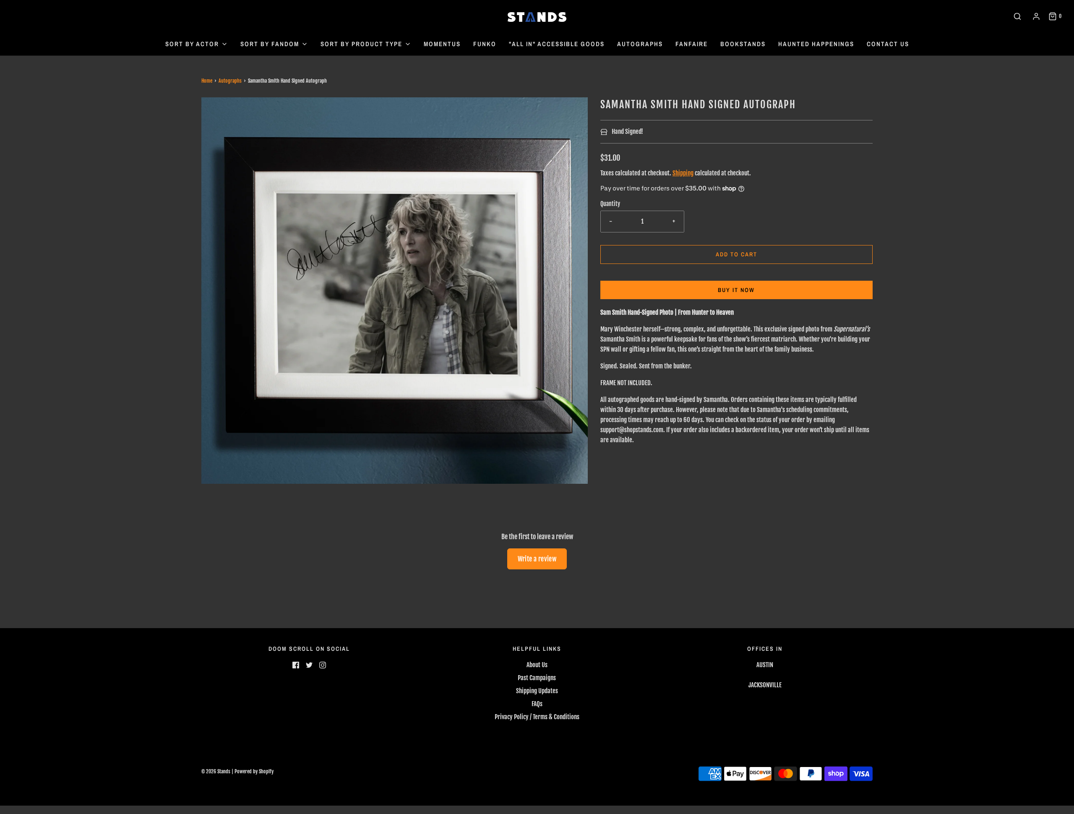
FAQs (537, 704)
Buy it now (736, 290)
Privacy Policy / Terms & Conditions (537, 717)
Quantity (610, 203)
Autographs (640, 43)
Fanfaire (691, 43)
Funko (484, 43)
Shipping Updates (537, 691)
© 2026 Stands (215, 771)
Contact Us (888, 43)
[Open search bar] (1017, 16)
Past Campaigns (537, 678)
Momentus (442, 43)
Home (206, 81)
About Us (537, 665)
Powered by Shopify (254, 771)
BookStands (743, 43)
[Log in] (1036, 16)
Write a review (537, 559)
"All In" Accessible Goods (557, 43)
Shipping (683, 173)
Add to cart (736, 254)
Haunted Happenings (816, 43)
